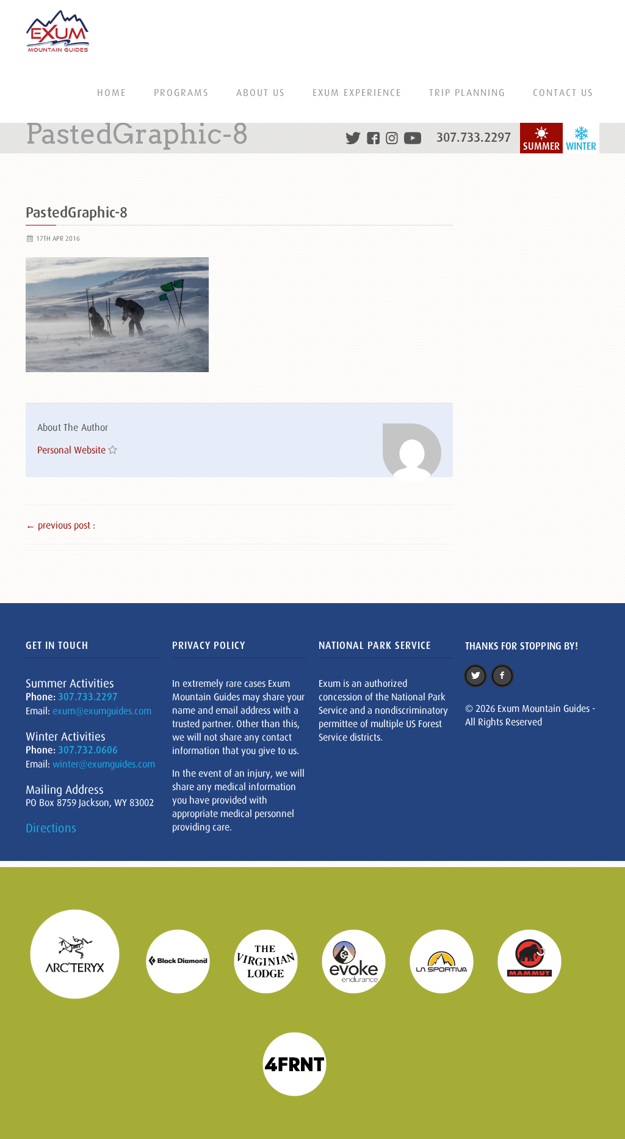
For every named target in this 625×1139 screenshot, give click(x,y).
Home (111, 92)
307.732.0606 (88, 750)
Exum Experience (357, 92)
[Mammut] (537, 960)
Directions (51, 828)
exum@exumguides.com (101, 710)
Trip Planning (467, 92)
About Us (260, 92)
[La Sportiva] (449, 960)
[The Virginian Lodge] (273, 960)
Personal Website (71, 449)
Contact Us (563, 92)
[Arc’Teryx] (82, 960)
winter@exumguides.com (103, 763)
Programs (181, 92)
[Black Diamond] (185, 960)
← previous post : (60, 524)
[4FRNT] (302, 1063)
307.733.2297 (473, 137)
